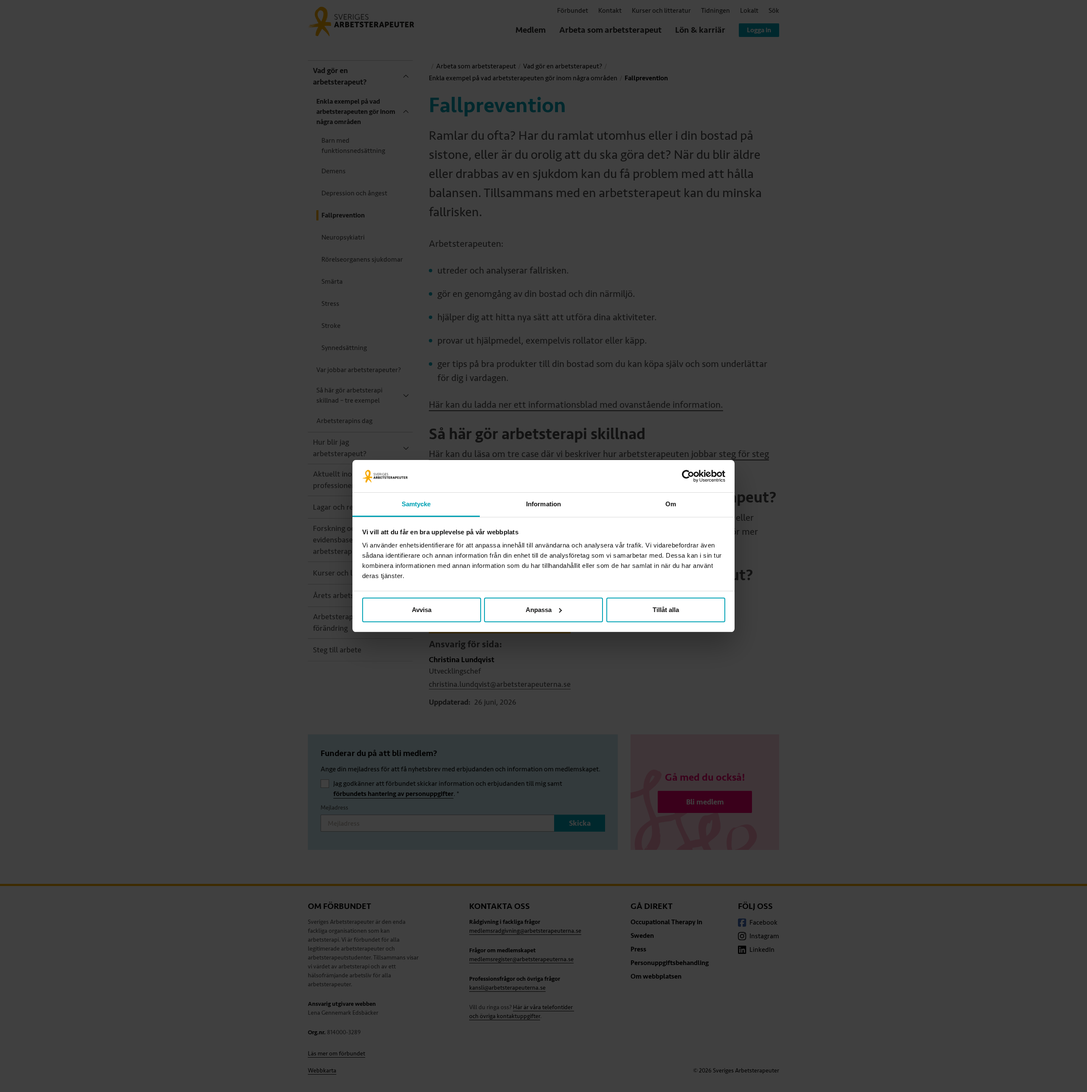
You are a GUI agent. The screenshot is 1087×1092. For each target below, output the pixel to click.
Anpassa (539, 609)
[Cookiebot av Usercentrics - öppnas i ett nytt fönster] (688, 476)
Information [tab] (543, 504)
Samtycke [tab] (416, 504)
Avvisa (421, 609)
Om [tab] (670, 504)
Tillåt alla (666, 609)
